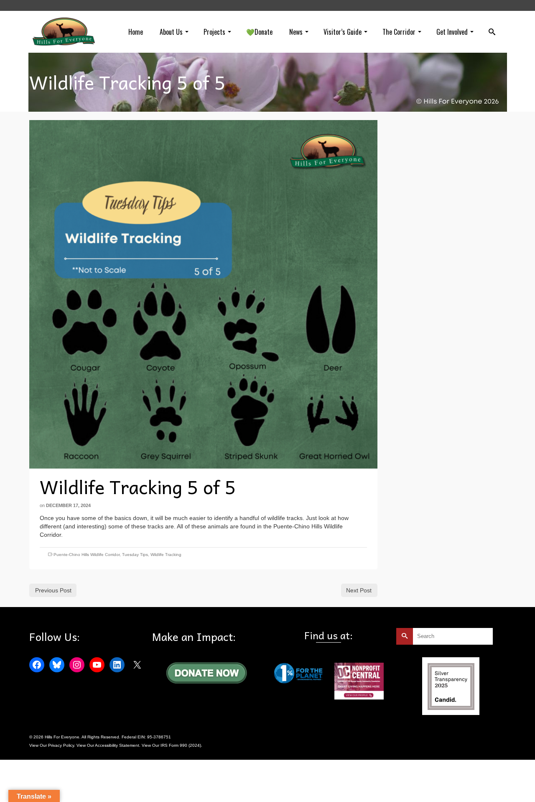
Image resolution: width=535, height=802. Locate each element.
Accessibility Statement (117, 745)
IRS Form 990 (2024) (180, 745)
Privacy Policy (61, 745)
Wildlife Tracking (165, 554)
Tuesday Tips (135, 554)
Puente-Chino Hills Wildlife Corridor (87, 554)
